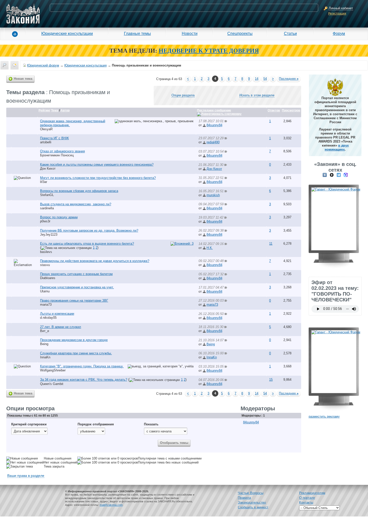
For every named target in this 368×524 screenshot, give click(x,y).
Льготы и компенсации (57, 313)
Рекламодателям (312, 493)
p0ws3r (45, 221)
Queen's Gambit (51, 384)
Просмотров (291, 110)
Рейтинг (44, 110)
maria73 (46, 304)
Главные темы (137, 33)
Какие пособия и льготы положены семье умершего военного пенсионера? (96, 164)
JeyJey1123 (48, 234)
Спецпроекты (240, 33)
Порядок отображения (96, 424)
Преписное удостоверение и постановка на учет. (77, 287)
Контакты (306, 502)
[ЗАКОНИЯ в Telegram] (339, 175)
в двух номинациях (337, 147)
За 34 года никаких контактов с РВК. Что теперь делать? (83, 379)
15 (271, 379)
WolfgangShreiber (53, 370)
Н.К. (210, 248)
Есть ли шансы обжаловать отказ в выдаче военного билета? (87, 243)
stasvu (45, 265)
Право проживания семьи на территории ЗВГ (74, 300)
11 (270, 243)
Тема (54, 110)
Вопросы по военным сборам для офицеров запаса (79, 191)
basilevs (46, 252)
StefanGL (47, 195)
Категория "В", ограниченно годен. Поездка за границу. (82, 366)
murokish (213, 195)
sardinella (47, 208)
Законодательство (252, 502)
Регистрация (337, 13)
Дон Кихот (48, 168)
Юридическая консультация (85, 65)
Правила (244, 498)
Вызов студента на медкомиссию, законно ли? (75, 204)
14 (256, 79)
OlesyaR (46, 129)
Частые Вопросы (250, 493)
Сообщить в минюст (253, 507)
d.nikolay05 (48, 317)
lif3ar (43, 182)
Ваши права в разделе (25, 476)
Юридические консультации (67, 33)
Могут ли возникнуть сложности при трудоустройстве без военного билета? (98, 178)
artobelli (45, 142)
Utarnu (45, 291)
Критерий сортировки (29, 424)
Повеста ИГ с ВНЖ (54, 138)
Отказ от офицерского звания (62, 151)
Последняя (288, 79)
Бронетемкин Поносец (57, 155)
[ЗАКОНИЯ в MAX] (346, 175)
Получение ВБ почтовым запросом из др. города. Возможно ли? (89, 230)
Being (44, 344)
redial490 (213, 142)
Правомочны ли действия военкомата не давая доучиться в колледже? (94, 261)
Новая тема (23, 79)
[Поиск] (5, 65)
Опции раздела (183, 95)
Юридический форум (43, 65)
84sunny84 (214, 125)
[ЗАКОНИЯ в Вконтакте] (325, 175)
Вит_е (44, 331)
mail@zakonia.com (111, 504)
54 (265, 79)
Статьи (290, 33)
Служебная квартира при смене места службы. (76, 353)
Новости (190, 33)
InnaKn (45, 357)
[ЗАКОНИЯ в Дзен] (332, 175)
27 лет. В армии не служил (60, 327)
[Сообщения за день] (15, 65)
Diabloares (47, 278)
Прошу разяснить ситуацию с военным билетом (76, 274)
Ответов (274, 110)
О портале (307, 498)
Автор (65, 110)
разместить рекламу (324, 416)
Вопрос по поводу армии (59, 217)
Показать (151, 424)
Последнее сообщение (214, 110)
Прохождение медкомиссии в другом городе (74, 340)
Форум (339, 33)
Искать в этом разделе (256, 95)
